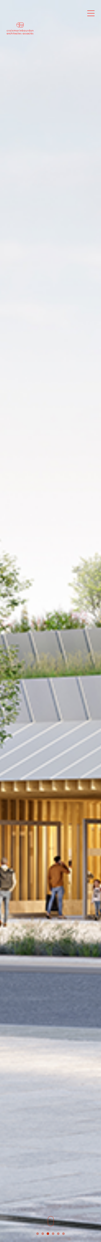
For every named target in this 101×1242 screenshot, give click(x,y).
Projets (51, 16)
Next (95, 621)
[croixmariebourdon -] (26, 22)
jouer (23, 47)
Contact (78, 16)
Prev (5, 621)
